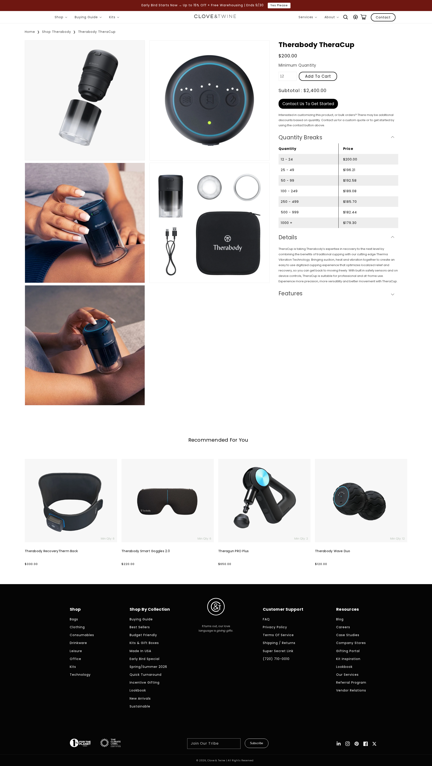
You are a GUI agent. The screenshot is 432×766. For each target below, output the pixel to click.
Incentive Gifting (145, 682)
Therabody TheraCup (97, 31)
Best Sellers (140, 627)
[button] (346, 17)
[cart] (363, 17)
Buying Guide (89, 18)
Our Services (347, 674)
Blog (340, 619)
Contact (383, 17)
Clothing (77, 627)
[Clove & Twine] (215, 17)
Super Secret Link (278, 651)
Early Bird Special (145, 659)
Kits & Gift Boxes (144, 643)
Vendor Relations (351, 690)
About (332, 18)
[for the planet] (85, 744)
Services (308, 18)
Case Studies (347, 635)
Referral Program (351, 682)
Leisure (76, 651)
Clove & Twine (216, 760)
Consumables (82, 635)
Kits (115, 18)
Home (30, 31)
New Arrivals (140, 698)
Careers (343, 627)
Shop (61, 18)
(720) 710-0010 (276, 659)
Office (75, 659)
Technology (80, 674)
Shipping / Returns (279, 643)
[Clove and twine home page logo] (216, 619)
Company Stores (351, 643)
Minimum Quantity (297, 65)
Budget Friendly (143, 635)
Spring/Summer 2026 (148, 666)
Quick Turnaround (146, 674)
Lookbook (138, 690)
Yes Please (279, 5)
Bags (74, 619)
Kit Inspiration (348, 659)
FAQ (266, 619)
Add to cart (318, 76)
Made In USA (140, 651)
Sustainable (140, 706)
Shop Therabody (56, 31)
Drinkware (78, 643)
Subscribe (256, 743)
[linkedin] (338, 744)
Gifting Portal (348, 651)
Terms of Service (278, 635)
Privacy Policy (275, 627)
